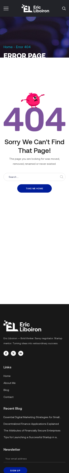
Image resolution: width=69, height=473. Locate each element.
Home (8, 47)
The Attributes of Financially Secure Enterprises (32, 430)
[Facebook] (6, 353)
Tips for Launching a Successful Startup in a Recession (30, 437)
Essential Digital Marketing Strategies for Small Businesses (31, 417)
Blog (6, 389)
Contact (9, 396)
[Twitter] (13, 353)
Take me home (34, 188)
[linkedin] (20, 353)
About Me (10, 382)
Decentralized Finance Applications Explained (31, 423)
